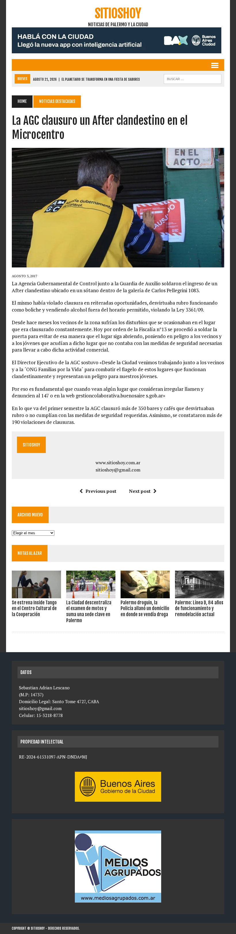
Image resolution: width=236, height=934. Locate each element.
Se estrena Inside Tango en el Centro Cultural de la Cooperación (34, 609)
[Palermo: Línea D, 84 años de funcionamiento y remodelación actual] (199, 594)
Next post (140, 491)
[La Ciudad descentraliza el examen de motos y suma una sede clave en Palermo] (90, 594)
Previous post (100, 491)
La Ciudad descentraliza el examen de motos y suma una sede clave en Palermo (88, 611)
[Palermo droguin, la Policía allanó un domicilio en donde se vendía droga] (145, 594)
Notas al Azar (30, 553)
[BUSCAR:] (192, 78)
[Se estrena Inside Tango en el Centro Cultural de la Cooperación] (36, 594)
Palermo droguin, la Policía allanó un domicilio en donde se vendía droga (145, 609)
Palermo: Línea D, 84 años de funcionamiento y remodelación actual (199, 609)
